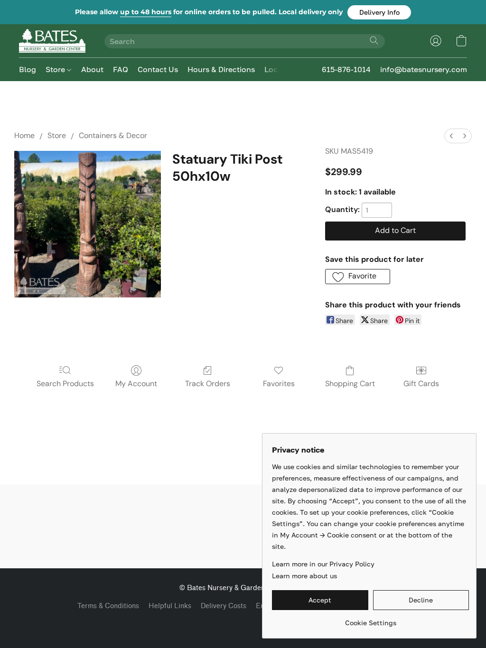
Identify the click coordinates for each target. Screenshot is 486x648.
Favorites (279, 384)
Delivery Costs (223, 606)
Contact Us (158, 69)
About (92, 69)
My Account (136, 384)
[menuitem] (451, 136)
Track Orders (207, 384)
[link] (370, 619)
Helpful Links (170, 606)
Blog (27, 69)
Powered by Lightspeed (243, 623)
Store (56, 69)
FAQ (120, 69)
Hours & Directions (221, 69)
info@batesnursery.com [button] (423, 69)
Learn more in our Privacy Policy (323, 564)
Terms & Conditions (108, 606)
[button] (379, 12)
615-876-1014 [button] (346, 69)
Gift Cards (421, 384)
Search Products (65, 384)
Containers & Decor (113, 135)
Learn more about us (304, 576)
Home (24, 135)
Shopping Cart (350, 384)
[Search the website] (374, 40)
